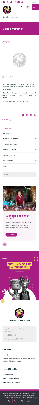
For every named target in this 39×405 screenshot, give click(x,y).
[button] (21, 7)
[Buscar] (33, 174)
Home (4, 17)
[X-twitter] (7, 2)
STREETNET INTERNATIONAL (19, 320)
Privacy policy (26, 401)
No (15, 401)
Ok (9, 401)
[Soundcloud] (22, 2)
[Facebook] (4, 2)
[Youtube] (18, 2)
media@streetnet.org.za (10, 355)
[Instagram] (14, 2)
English (35, 7)
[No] (36, 398)
